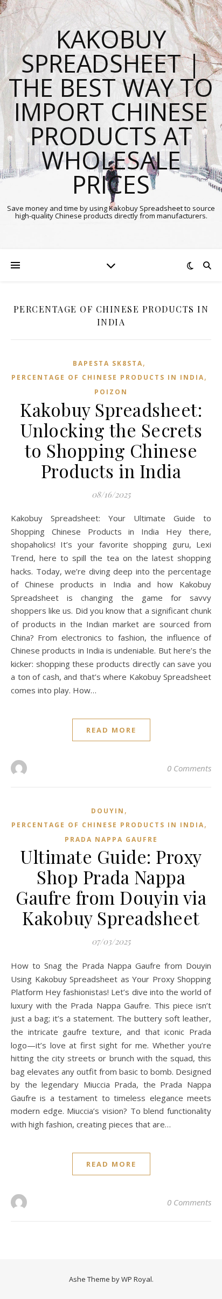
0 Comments (189, 768)
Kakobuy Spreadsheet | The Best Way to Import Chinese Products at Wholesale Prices (111, 111)
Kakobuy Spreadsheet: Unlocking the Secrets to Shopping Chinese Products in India (111, 439)
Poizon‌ (111, 391)
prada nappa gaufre (111, 839)
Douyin (107, 810)
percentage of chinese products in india (107, 377)
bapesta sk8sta (108, 363)
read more (111, 730)
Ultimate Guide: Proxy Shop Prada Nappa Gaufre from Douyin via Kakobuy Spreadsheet (111, 886)
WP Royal (136, 1279)
